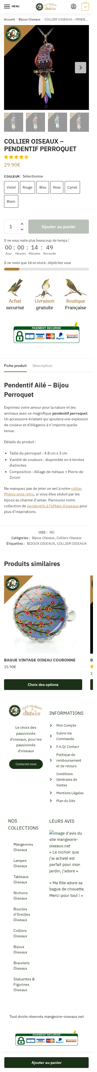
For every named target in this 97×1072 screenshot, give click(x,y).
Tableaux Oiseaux (21, 879)
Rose (57, 187)
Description (42, 365)
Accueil (9, 19)
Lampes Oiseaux (20, 863)
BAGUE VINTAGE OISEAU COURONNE (39, 659)
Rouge (27, 187)
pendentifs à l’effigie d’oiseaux (53, 506)
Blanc (11, 201)
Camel (72, 187)
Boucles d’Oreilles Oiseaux (21, 914)
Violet (11, 187)
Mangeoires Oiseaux (23, 847)
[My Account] (73, 7)
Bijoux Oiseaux (29, 19)
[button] (17, 156)
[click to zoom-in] (46, 67)
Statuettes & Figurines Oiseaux (24, 984)
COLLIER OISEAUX (71, 543)
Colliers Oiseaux (69, 538)
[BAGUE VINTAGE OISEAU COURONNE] (43, 614)
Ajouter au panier (58, 226)
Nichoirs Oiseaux (20, 895)
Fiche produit (15, 365)
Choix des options (43, 684)
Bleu (42, 187)
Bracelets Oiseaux (21, 965)
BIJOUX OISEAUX (41, 543)
